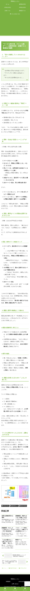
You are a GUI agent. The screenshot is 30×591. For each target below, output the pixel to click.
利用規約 (8, 581)
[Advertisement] (15, 26)
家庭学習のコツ (14, 505)
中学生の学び (6, 505)
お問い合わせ (15, 583)
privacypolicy (22, 581)
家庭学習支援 (23, 505)
